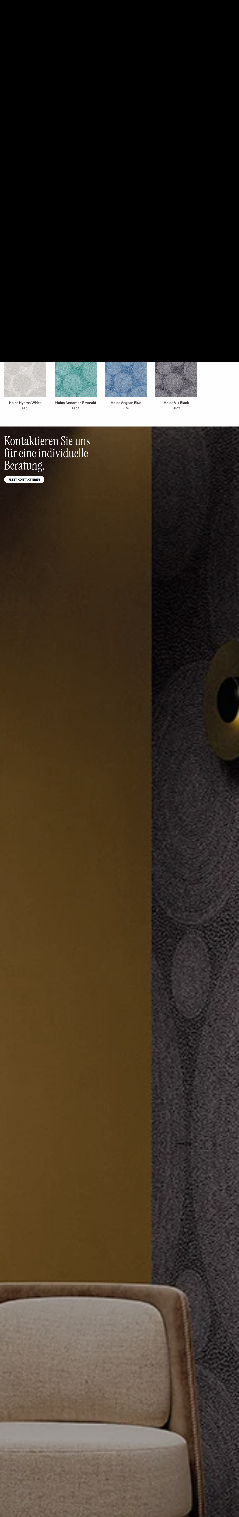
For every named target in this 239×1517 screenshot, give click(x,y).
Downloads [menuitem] (27, 3)
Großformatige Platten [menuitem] (45, 15)
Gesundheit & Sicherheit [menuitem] (55, 3)
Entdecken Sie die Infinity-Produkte (37, 222)
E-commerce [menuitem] (85, 3)
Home (7, 31)
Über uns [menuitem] (170, 15)
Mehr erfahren (20, 79)
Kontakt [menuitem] (8, 3)
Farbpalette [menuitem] (11, 15)
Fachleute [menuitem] (77, 15)
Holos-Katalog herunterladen (70, 79)
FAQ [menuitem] (103, 3)
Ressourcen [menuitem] (225, 15)
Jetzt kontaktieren (24, 479)
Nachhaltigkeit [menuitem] (197, 15)
